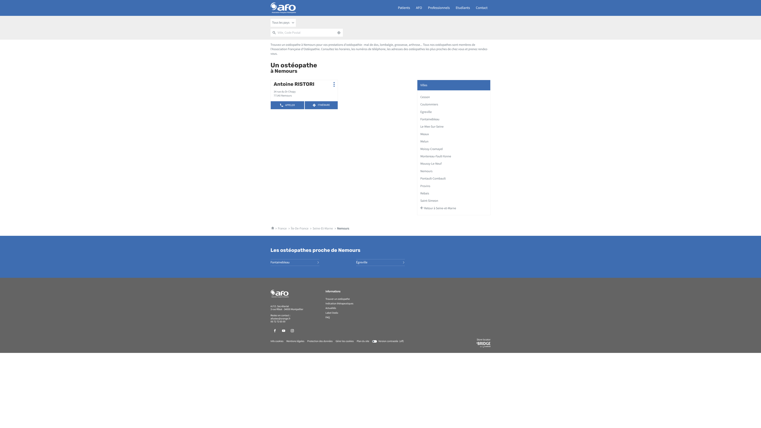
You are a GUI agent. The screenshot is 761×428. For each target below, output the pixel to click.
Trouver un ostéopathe (338, 299)
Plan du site (363, 341)
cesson (425, 97)
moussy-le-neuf (431, 164)
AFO (419, 8)
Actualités (331, 308)
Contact (482, 8)
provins (425, 186)
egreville (426, 112)
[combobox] (283, 23)
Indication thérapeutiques (340, 303)
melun (424, 141)
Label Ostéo (332, 313)
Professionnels (439, 8)
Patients (404, 8)
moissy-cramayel (431, 149)
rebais (424, 193)
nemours (426, 171)
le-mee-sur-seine (432, 127)
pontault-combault (433, 179)
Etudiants (463, 8)
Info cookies (277, 341)
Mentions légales (295, 341)
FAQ (328, 317)
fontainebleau (429, 119)
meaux (424, 134)
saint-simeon (429, 201)
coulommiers (429, 104)
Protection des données (320, 341)
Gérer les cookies (345, 341)
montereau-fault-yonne (435, 156)
